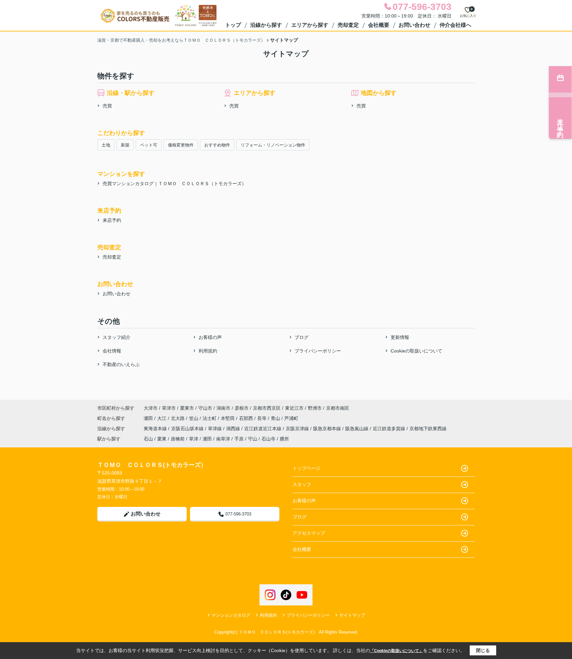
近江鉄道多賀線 (389, 428)
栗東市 (187, 408)
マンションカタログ (231, 615)
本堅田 (228, 418)
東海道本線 (156, 428)
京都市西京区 (267, 408)
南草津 (223, 438)
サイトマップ (352, 615)
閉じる (483, 650)
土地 (106, 145)
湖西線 (233, 428)
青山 (276, 418)
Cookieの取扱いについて (416, 350)
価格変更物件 (181, 145)
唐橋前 (178, 438)
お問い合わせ (414, 25)
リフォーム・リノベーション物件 (273, 145)
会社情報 (112, 350)
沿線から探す (266, 25)
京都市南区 (337, 408)
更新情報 (400, 337)
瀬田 (149, 418)
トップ (233, 25)
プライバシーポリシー (318, 350)
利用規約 (208, 350)
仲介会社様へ (455, 25)
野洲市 (315, 408)
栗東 (162, 438)
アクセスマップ (309, 533)
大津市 (151, 408)
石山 (148, 438)
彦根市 (242, 408)
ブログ (302, 337)
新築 (125, 145)
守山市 (205, 408)
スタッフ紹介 (116, 337)
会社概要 (378, 25)
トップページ (306, 468)
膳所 (284, 438)
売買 (107, 105)
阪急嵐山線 (357, 428)
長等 (262, 418)
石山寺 (268, 438)
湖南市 (223, 408)
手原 (239, 438)
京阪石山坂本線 (188, 428)
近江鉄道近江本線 (263, 428)
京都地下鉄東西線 (428, 428)
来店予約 (112, 220)
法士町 (210, 418)
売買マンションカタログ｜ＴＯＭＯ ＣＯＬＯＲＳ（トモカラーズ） (174, 183)
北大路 (178, 418)
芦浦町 (291, 418)
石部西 (246, 418)
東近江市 (294, 408)
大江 (162, 418)
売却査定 (348, 25)
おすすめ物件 (217, 145)
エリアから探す (309, 25)
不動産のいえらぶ (121, 364)
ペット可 (148, 145)
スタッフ (302, 484)
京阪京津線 (298, 428)
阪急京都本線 (327, 428)
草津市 (169, 408)
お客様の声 (210, 337)
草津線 (215, 428)
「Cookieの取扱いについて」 (396, 650)
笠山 (194, 418)
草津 (193, 438)
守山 (252, 438)
